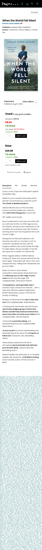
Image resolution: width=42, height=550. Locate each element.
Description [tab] (7, 185)
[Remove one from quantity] (6, 136)
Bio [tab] (16, 185)
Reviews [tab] (34, 185)
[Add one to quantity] (13, 136)
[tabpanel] (21, 280)
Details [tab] (24, 185)
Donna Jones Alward (11, 23)
